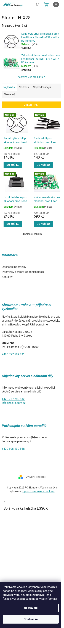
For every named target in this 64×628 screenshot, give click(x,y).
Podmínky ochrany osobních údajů (23, 272)
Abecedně (9, 94)
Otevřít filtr (32, 104)
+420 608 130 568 (13, 448)
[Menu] (56, 4)
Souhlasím (31, 619)
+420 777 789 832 (13, 354)
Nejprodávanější (42, 87)
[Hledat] (37, 4)
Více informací (48, 598)
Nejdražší (24, 87)
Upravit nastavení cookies (39, 491)
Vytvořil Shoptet (36, 477)
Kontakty (7, 277)
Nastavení (31, 608)
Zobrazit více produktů (30, 77)
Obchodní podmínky (14, 267)
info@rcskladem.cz (14, 403)
